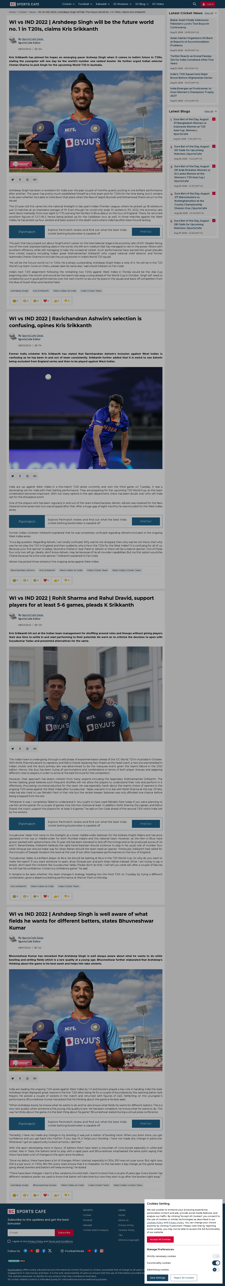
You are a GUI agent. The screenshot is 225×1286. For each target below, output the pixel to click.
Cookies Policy (155, 1222)
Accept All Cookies (160, 1239)
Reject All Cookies (184, 1277)
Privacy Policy (176, 1222)
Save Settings (157, 1277)
